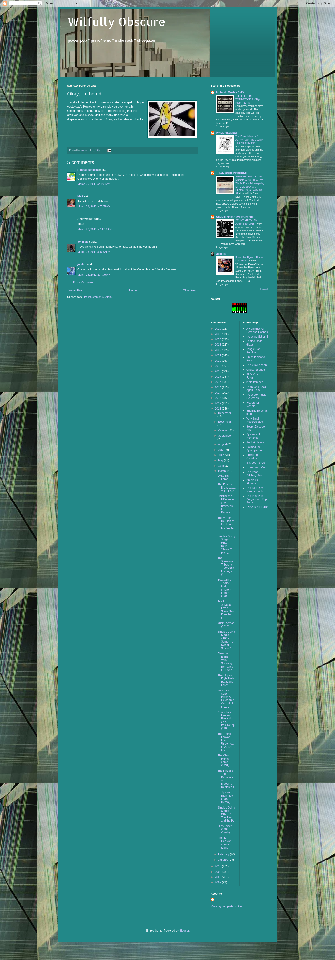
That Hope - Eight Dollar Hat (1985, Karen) (227, 680)
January (223, 859)
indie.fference (254, 382)
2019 (218, 366)
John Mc (82, 241)
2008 (218, 877)
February (224, 854)
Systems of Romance (253, 436)
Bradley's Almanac (252, 482)
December (224, 413)
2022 (218, 350)
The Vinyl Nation (256, 365)
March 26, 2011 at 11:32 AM (94, 229)
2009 (218, 871)
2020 (218, 360)
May (221, 460)
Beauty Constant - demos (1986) (226, 842)
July (221, 449)
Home (133, 290)
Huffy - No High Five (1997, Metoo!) (225, 797)
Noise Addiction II (257, 336)
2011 (218, 408)
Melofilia (221, 254)
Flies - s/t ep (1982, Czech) (225, 829)
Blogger (184, 930)
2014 (218, 392)
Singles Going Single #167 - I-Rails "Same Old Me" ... (226, 544)
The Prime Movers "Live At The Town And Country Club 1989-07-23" (249, 139)
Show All (264, 289)
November (224, 421)
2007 (218, 882)
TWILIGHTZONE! (226, 132)
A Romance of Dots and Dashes (257, 330)
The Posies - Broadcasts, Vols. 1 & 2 (227, 487)
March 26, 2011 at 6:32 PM (93, 251)
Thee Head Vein (256, 467)
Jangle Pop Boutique (253, 351)
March (222, 471)
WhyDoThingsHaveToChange (234, 216)
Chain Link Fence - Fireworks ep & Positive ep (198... (226, 720)
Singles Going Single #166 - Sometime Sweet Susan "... (226, 640)
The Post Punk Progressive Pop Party (256, 499)
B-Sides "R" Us (255, 462)
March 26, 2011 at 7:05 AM (93, 206)
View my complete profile (226, 906)
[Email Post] (109, 150)
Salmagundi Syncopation (254, 448)
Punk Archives (255, 442)
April (221, 465)
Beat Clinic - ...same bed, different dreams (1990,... (225, 588)
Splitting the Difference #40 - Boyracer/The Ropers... (226, 504)
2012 (218, 403)
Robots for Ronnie (252, 404)
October (223, 430)
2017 (218, 376)
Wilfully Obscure (116, 21)
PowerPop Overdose (252, 456)
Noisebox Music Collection (256, 396)
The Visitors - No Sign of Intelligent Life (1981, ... (226, 524)
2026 (218, 328)
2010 (218, 866)
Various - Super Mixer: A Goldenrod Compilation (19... (226, 698)
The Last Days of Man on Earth (256, 489)
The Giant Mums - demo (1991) (224, 760)
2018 (218, 371)
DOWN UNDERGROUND (231, 173)
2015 (218, 387)
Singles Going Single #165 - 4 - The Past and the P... (226, 814)
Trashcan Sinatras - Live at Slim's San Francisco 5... (226, 610)
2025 (218, 334)
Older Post (189, 290)
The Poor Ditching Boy (254, 474)
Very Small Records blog (254, 420)
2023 (218, 344)
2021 (218, 355)
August (222, 444)
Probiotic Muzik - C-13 (230, 92)
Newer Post (75, 290)
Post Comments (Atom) (98, 297)
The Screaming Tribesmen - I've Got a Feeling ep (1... (226, 566)
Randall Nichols (87, 170)
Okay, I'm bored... (224, 477)
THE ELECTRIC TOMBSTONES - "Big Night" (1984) (247, 99)
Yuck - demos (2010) (226, 625)
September (225, 435)
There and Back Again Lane (256, 388)
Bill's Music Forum (253, 376)
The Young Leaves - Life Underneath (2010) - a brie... (226, 742)
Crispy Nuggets (255, 369)
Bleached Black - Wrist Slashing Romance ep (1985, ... (227, 661)
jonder (81, 264)
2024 (218, 339)
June (221, 455)
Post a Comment (83, 282)
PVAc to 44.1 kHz (257, 507)
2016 (218, 382)
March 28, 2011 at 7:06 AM (93, 274)
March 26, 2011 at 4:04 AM (93, 184)
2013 (218, 397)
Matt (80, 196)
